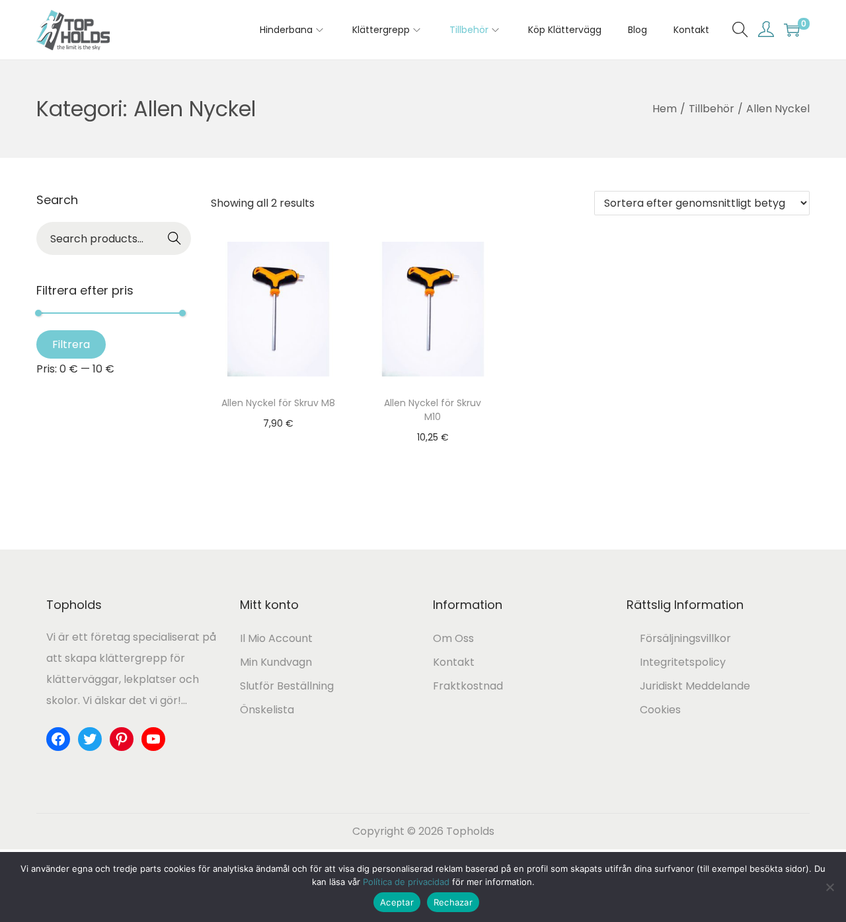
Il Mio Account (276, 638)
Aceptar (397, 902)
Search (174, 240)
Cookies (660, 709)
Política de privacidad (406, 881)
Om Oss (453, 638)
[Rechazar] (829, 887)
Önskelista (267, 709)
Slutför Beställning (287, 685)
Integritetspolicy (683, 662)
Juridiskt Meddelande (695, 685)
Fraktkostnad (468, 685)
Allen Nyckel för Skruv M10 (432, 409)
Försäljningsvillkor (685, 638)
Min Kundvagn (276, 662)
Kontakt (454, 662)
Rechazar (453, 902)
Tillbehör (711, 108)
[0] (792, 30)
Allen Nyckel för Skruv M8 (278, 402)
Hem (664, 108)
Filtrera (71, 344)
